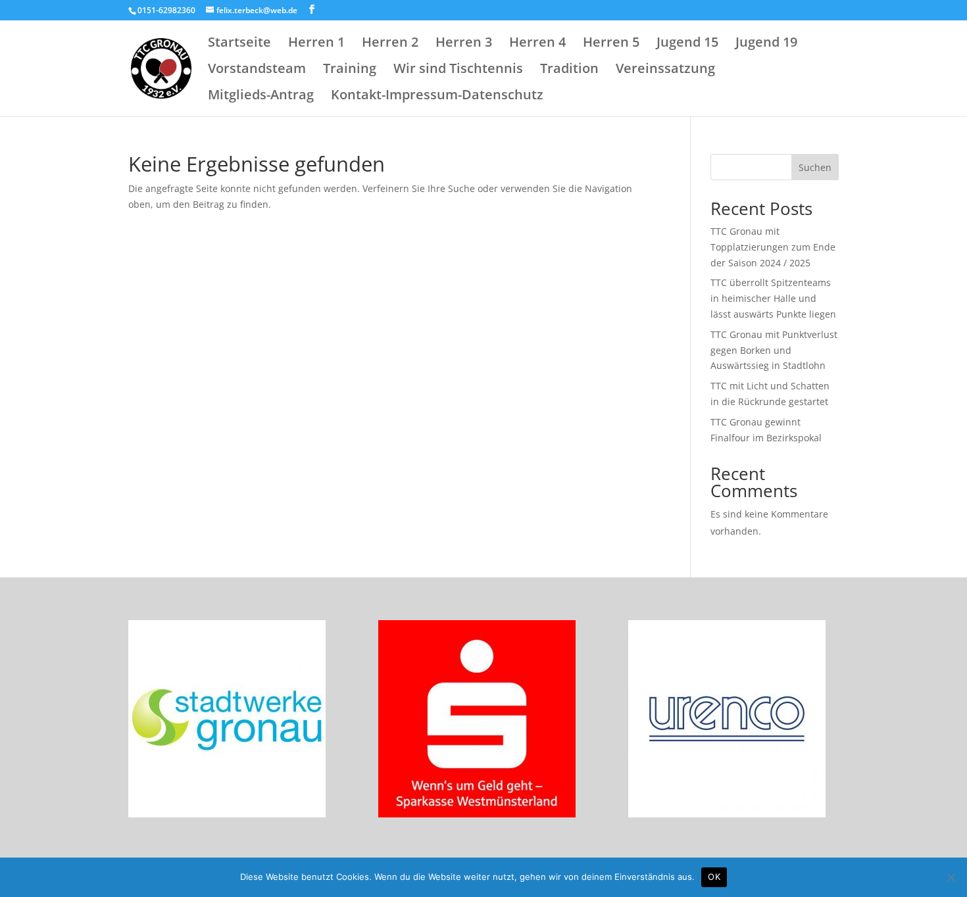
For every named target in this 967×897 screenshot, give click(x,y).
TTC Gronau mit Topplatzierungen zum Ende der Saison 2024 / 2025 (772, 247)
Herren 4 (537, 44)
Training (349, 70)
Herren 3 (463, 44)
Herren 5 (611, 44)
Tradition (569, 70)
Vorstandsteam (257, 70)
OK (714, 876)
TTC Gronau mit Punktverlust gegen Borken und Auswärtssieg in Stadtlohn (773, 350)
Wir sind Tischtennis (458, 70)
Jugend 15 (687, 44)
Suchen (815, 167)
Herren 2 (390, 44)
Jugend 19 (766, 44)
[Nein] (950, 877)
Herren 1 (316, 44)
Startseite (239, 44)
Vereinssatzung (665, 70)
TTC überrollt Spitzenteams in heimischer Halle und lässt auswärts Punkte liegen (773, 298)
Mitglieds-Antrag (261, 96)
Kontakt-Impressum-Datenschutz (437, 96)
